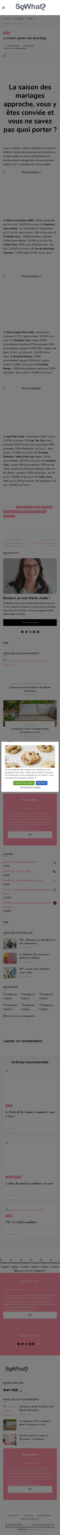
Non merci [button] (42, 783)
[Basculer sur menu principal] (3, 8)
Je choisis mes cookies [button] (30, 787)
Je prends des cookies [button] (24, 783)
